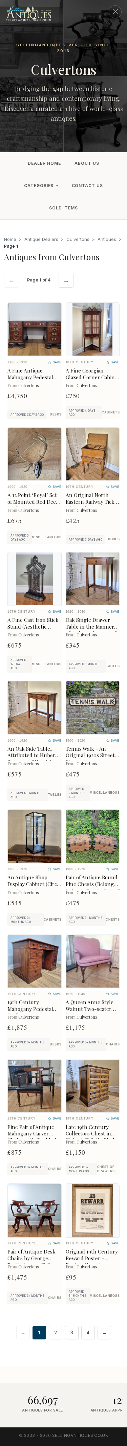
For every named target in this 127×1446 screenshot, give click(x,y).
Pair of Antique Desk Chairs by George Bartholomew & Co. (31, 1258)
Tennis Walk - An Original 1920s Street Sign (90, 755)
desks (55, 414)
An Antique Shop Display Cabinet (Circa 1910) (33, 884)
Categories (39, 185)
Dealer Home (44, 163)
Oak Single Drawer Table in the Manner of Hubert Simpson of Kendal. (91, 629)
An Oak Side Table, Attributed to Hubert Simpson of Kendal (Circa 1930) (32, 758)
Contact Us (87, 185)
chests (113, 919)
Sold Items (63, 207)
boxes (114, 539)
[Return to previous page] (115, 11)
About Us (87, 163)
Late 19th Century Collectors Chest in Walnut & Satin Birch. (91, 1134)
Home (10, 239)
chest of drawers (106, 1169)
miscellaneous (47, 537)
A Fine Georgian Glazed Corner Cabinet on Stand (93, 377)
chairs (113, 1044)
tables (113, 666)
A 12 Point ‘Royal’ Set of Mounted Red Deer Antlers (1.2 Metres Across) (32, 505)
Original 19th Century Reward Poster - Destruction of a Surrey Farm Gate (92, 1261)
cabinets (111, 412)
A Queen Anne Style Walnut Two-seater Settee (89, 1009)
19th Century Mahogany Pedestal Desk (30, 1009)
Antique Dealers (41, 239)
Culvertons (77, 239)
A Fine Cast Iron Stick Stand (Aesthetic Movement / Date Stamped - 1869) (33, 629)
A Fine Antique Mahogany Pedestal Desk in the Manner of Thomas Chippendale (34, 380)
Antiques (107, 239)
